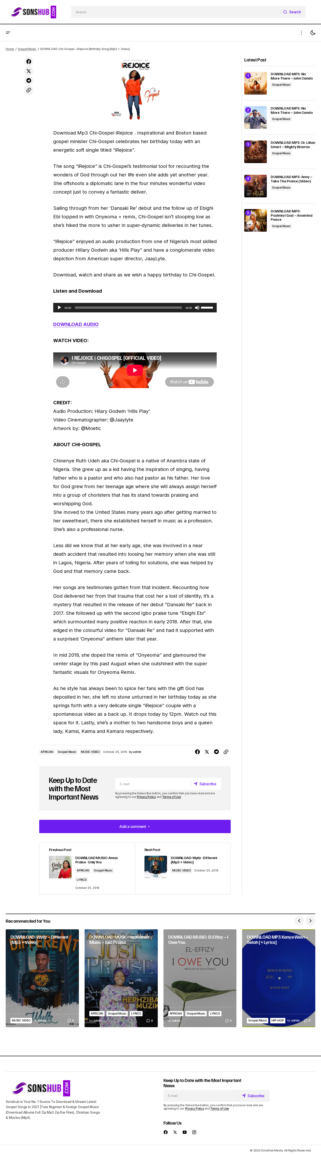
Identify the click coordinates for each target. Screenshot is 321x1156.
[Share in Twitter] (29, 71)
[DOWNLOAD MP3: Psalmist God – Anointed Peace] (255, 220)
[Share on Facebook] (29, 61)
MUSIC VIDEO (90, 752)
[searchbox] (176, 12)
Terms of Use (171, 797)
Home (10, 49)
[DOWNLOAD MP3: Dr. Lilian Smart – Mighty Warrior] (255, 151)
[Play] (59, 307)
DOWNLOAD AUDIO (76, 324)
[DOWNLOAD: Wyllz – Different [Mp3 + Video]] (42, 978)
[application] (135, 307)
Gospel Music (27, 49)
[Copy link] (29, 90)
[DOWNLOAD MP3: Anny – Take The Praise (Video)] (255, 186)
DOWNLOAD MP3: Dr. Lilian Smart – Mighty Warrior (293, 144)
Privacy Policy (146, 797)
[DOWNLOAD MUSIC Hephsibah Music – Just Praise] (121, 978)
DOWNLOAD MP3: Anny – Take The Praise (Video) (291, 179)
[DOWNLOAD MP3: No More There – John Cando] (255, 83)
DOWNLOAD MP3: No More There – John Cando (292, 76)
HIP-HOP (278, 1020)
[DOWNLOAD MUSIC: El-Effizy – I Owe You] (200, 978)
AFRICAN (47, 752)
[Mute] (197, 307)
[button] (8, 32)
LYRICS (82, 879)
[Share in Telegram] (29, 80)
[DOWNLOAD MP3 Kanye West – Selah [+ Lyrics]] (278, 978)
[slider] (207, 307)
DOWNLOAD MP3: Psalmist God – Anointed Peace (291, 215)
